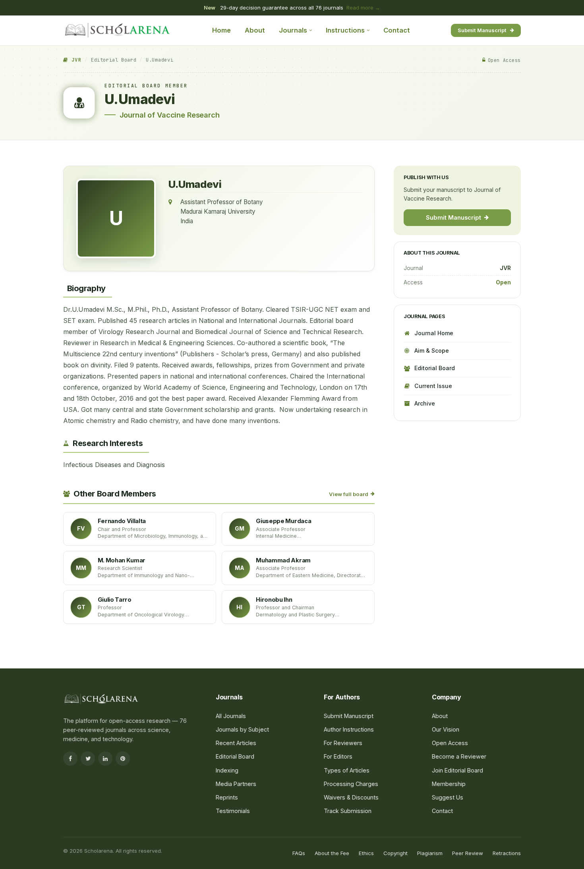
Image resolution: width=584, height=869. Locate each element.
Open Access (450, 743)
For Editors (338, 756)
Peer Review (467, 853)
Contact (396, 30)
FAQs (298, 853)
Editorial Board (113, 60)
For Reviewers (343, 743)
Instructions (345, 30)
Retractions (507, 853)
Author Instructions (349, 729)
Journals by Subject (242, 729)
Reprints (227, 797)
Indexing (227, 770)
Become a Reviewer (459, 756)
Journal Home (433, 332)
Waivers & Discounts (351, 797)
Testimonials (233, 810)
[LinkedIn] (105, 758)
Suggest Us (447, 797)
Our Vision (445, 729)
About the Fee (332, 853)
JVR (74, 60)
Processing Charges (351, 783)
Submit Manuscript (482, 30)
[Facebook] (70, 758)
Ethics (366, 853)
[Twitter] (88, 758)
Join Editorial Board (457, 770)
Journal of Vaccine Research (170, 114)
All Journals (231, 716)
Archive (424, 403)
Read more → (363, 7)
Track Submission (347, 810)
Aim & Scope (431, 350)
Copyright (395, 853)
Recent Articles (236, 743)
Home (221, 30)
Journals (293, 30)
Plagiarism (430, 853)
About (255, 30)
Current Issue (433, 385)
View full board (348, 494)
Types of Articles (346, 770)
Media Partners (236, 783)
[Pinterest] (123, 758)
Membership (449, 783)
